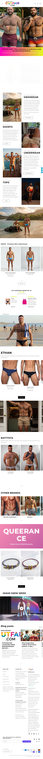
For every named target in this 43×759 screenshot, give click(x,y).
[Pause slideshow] (25, 239)
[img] (21, 292)
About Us (5, 671)
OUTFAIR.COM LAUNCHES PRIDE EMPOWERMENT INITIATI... (8, 645)
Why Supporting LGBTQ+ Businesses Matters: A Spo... (29, 644)
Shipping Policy (6, 681)
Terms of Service (6, 684)
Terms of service (37, 755)
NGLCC (31, 685)
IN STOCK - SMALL (10, 84)
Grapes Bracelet (30, 577)
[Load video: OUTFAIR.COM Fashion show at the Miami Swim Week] (21, 608)
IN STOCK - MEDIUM (29, 84)
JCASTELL (29, 517)
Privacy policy (31, 755)
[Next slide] (22, 239)
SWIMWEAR (28, 117)
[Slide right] (24, 88)
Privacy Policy (6, 676)
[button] (2, 3)
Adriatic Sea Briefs (10, 385)
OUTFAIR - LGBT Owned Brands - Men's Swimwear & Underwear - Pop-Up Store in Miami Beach (8, 689)
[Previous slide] (17, 239)
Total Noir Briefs (30, 387)
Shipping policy (29, 756)
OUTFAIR (13, 755)
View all (21, 283)
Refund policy (25, 755)
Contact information (36, 756)
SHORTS (6, 143)
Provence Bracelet (10, 577)
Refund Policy (6, 679)
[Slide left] (19, 88)
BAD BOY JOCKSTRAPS (10, 517)
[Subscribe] (20, 741)
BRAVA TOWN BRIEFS (30, 272)
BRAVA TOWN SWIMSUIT (10, 272)
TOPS (6, 200)
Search (4, 674)
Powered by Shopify (18, 755)
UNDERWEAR (28, 173)
